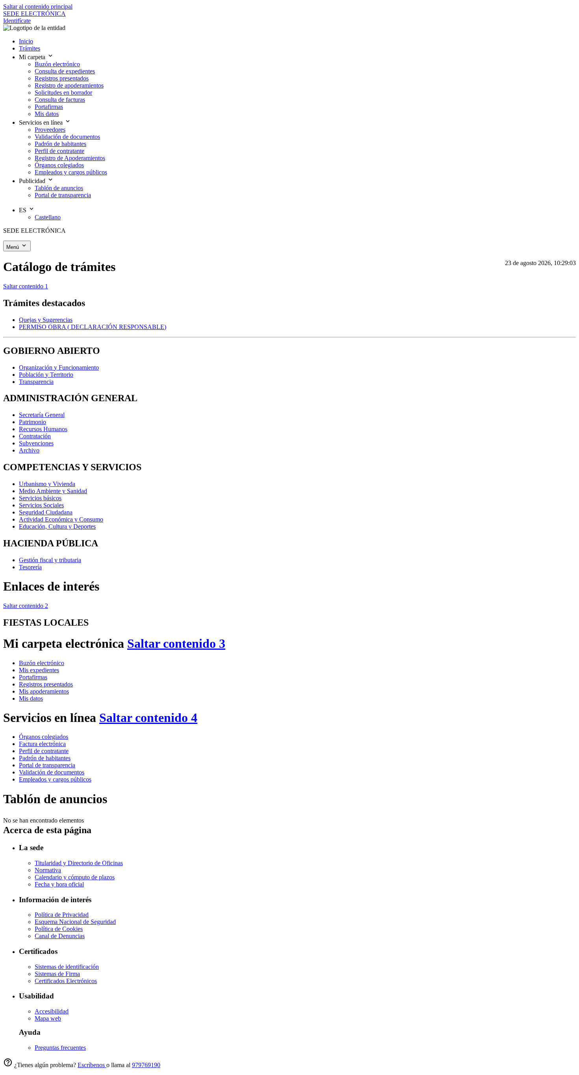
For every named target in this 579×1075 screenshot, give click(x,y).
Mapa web (48, 1018)
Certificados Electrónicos (66, 981)
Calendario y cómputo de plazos (75, 877)
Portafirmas (33, 677)
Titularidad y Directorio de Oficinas (79, 863)
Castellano (48, 217)
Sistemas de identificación (67, 966)
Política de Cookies (59, 928)
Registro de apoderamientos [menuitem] (69, 85)
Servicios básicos (40, 498)
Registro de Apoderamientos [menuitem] (70, 158)
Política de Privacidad (62, 914)
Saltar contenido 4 (148, 717)
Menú (13, 247)
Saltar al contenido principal (37, 6)
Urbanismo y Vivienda (47, 483)
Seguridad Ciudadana (45, 512)
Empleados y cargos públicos (55, 779)
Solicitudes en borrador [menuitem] (63, 92)
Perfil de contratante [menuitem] (59, 151)
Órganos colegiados (43, 736)
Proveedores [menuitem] (50, 129)
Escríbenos (92, 1065)
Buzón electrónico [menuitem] (57, 64)
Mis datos (31, 698)
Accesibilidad (52, 1011)
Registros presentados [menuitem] (62, 78)
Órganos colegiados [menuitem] (59, 165)
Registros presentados (46, 684)
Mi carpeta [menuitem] (33, 57)
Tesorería (30, 567)
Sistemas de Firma (57, 973)
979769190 (146, 1065)
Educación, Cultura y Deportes (57, 526)
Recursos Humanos (43, 429)
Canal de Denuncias (60, 936)
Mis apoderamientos (44, 691)
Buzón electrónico (41, 663)
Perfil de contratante (44, 751)
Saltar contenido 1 (25, 286)
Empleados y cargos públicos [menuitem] (71, 172)
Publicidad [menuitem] (33, 181)
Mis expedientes (39, 670)
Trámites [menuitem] (29, 48)
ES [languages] (23, 210)
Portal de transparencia (47, 765)
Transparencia (36, 381)
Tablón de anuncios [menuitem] (59, 188)
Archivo (29, 450)
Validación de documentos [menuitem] (67, 136)
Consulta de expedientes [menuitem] (65, 71)
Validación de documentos (51, 772)
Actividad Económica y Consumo (61, 519)
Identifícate (17, 20)
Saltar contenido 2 (25, 605)
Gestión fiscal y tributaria (50, 560)
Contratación (35, 436)
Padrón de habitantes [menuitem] (60, 143)
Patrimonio (32, 422)
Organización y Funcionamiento (59, 367)
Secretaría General (42, 414)
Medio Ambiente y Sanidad (53, 491)
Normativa (48, 870)
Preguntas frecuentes (60, 1047)
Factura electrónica (42, 743)
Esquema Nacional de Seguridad (75, 921)
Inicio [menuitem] (26, 41)
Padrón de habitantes (45, 758)
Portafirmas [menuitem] (49, 106)
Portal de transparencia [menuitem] (63, 195)
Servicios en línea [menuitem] (41, 122)
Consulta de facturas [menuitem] (60, 99)
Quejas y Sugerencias (45, 319)
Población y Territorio (46, 374)
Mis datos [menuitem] (47, 113)
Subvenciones (36, 443)
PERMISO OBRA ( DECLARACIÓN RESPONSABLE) (92, 326)
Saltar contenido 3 (176, 643)
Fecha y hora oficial (59, 884)
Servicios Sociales (41, 505)
